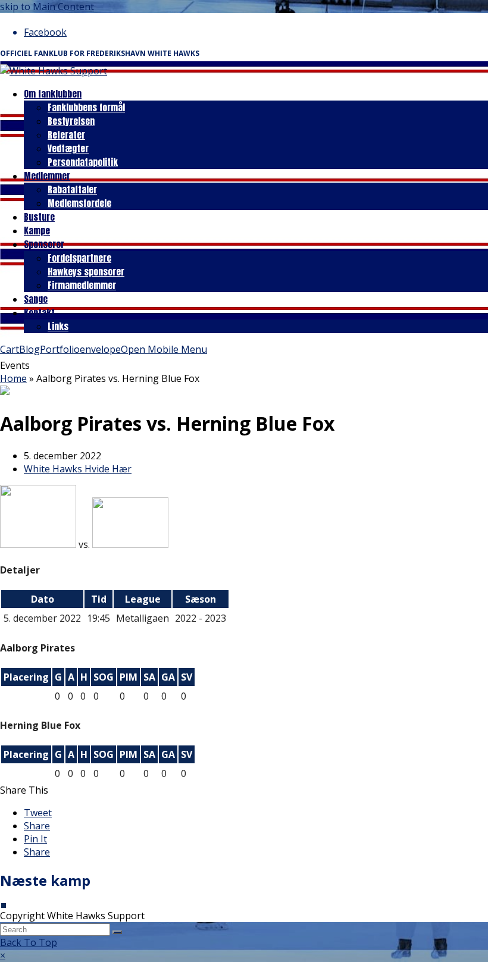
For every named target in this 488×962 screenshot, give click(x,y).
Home (13, 378)
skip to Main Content (47, 6)
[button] (38, 812)
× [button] (2, 955)
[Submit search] (117, 932)
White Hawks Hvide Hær (78, 468)
